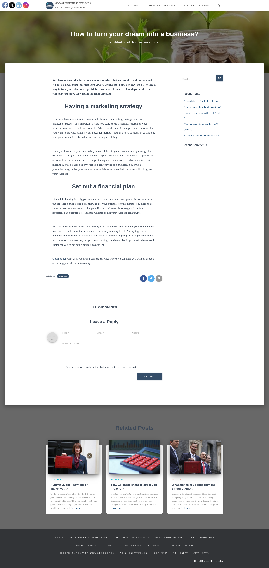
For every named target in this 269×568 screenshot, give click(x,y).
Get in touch (59, 258)
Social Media (160, 553)
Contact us (154, 5)
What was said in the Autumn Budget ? (201, 135)
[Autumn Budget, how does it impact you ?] (73, 457)
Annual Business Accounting (170, 538)
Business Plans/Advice (87, 545)
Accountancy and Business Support (88, 538)
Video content (180, 553)
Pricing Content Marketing (134, 553)
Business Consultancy (202, 538)
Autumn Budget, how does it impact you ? (203, 107)
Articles (176, 480)
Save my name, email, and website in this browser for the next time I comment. (101, 367)
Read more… (76, 508)
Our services (171, 5)
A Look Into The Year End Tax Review (201, 101)
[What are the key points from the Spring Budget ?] (195, 457)
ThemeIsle (218, 561)
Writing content (201, 553)
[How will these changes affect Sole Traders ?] (134, 457)
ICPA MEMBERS (205, 5)
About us (138, 5)
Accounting (56, 480)
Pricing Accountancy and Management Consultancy (86, 553)
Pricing (188, 5)
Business (63, 276)
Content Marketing (132, 545)
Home (126, 5)
